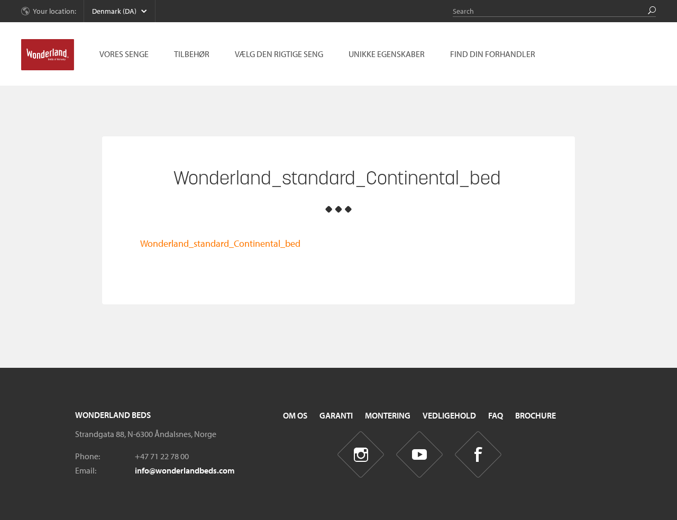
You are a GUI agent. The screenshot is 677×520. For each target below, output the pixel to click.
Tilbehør (191, 54)
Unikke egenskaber (387, 54)
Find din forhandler (492, 54)
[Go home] (47, 55)
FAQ (495, 415)
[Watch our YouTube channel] (420, 455)
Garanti (336, 415)
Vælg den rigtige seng (279, 54)
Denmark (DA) (114, 11)
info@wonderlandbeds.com (185, 470)
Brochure (535, 415)
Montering (387, 415)
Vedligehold (449, 415)
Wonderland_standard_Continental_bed (220, 243)
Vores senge (124, 54)
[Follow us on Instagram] (361, 455)
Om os (295, 415)
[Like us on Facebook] (478, 455)
